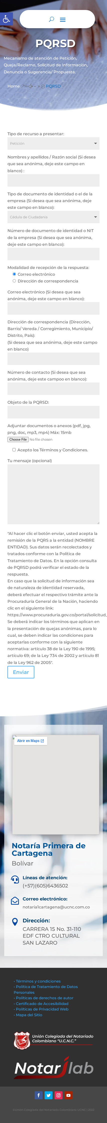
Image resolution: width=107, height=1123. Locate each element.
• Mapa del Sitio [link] (28, 1014)
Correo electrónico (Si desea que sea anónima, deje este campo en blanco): (46, 295)
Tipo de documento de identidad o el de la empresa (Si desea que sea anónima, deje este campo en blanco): (50, 201)
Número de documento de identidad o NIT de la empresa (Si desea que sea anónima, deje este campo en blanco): (50, 237)
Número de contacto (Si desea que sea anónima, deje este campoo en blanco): (47, 375)
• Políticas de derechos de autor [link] (43, 998)
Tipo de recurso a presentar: (35, 133)
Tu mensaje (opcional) (29, 460)
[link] (6, 18)
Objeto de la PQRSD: (28, 402)
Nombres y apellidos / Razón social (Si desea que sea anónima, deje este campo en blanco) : (51, 164)
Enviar (21, 672)
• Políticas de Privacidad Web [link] (41, 1009)
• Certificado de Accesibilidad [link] (41, 1003)
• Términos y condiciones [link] (37, 981)
